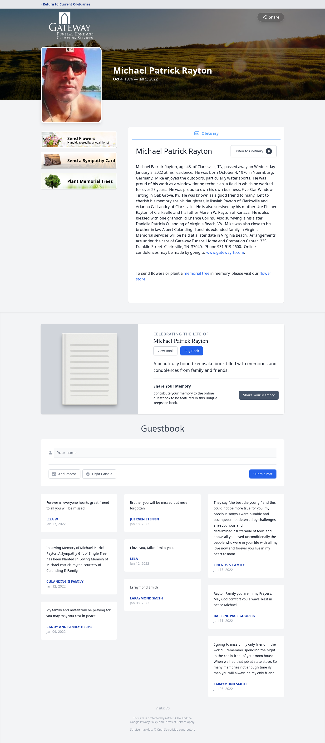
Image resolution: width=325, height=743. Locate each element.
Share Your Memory (259, 395)
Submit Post (262, 474)
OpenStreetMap (167, 730)
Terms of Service (175, 722)
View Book (165, 351)
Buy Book (191, 351)
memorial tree (196, 273)
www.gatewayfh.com (225, 252)
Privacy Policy (149, 722)
